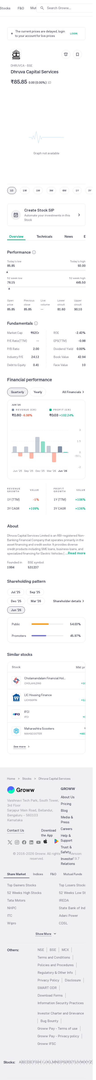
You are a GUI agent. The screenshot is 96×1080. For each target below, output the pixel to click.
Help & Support (66, 838)
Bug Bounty (49, 1021)
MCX (65, 949)
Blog (64, 810)
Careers (66, 828)
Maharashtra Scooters (39, 728)
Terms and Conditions (54, 957)
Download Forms (50, 995)
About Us (68, 797)
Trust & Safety (66, 849)
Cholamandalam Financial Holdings (45, 678)
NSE (41, 949)
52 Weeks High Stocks (24, 892)
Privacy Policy (48, 980)
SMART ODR (47, 987)
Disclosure (73, 980)
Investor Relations (68, 861)
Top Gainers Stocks (21, 885)
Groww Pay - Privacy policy (58, 1036)
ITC (9, 915)
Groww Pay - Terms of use (57, 1028)
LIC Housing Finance (38, 695)
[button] (34, 252)
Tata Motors (16, 900)
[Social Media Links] (10, 842)
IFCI (26, 712)
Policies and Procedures (56, 965)
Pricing (66, 803)
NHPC (12, 908)
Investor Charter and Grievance (61, 1013)
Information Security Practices (61, 1003)
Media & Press (67, 819)
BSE (53, 949)
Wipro (11, 923)
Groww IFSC (47, 1043)
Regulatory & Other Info (55, 972)
